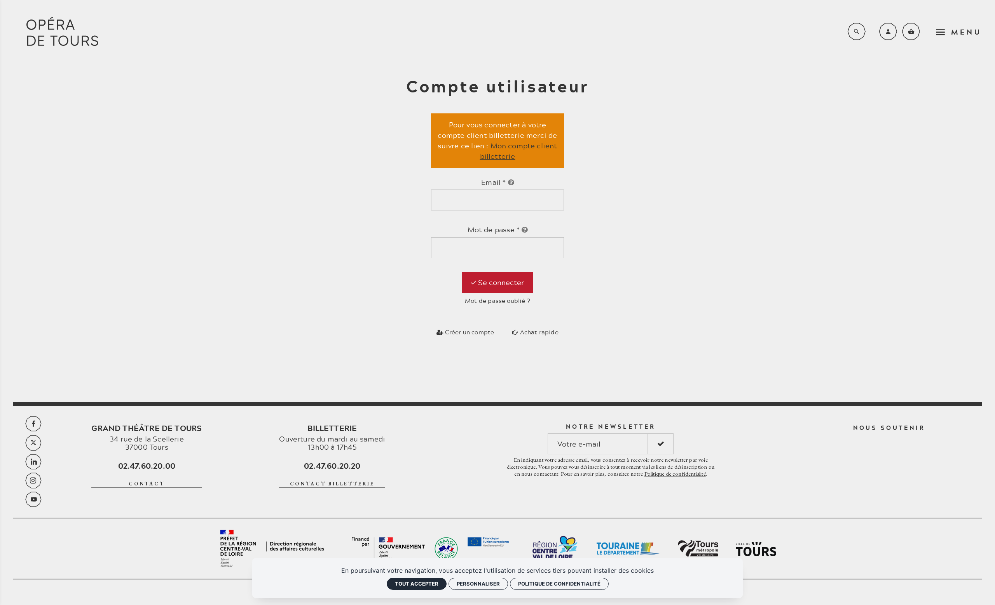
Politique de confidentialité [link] (559, 584)
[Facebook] (33, 423)
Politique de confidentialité (675, 473)
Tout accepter (416, 584)
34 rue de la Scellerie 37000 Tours (146, 437)
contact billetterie (332, 483)
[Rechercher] (856, 31)
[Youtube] (33, 499)
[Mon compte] (888, 31)
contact (147, 483)
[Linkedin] (33, 461)
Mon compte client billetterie (518, 151)
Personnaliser (478, 584)
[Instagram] (33, 480)
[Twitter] (33, 442)
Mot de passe (494, 229)
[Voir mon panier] (911, 31)
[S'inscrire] (661, 443)
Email (493, 182)
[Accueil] (62, 31)
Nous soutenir (889, 427)
